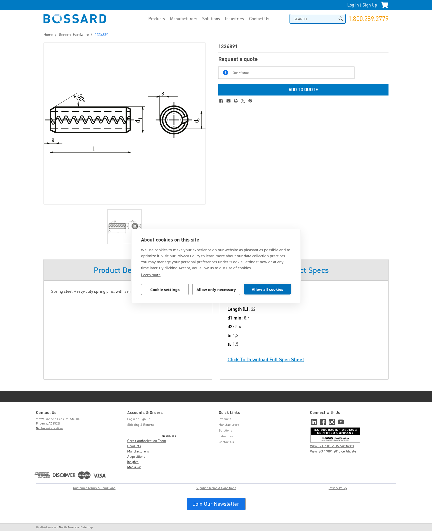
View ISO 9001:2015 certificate (332, 446)
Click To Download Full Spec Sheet (266, 359)
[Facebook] (221, 101)
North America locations (49, 428)
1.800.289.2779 (368, 18)
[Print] (236, 101)
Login (131, 419)
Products (156, 18)
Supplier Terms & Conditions (216, 488)
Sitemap (87, 527)
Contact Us (259, 18)
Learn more (150, 274)
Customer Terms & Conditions (94, 488)
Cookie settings (165, 289)
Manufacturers (183, 18)
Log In (353, 5)
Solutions (211, 18)
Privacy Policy (338, 488)
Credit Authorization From (146, 440)
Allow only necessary (216, 289)
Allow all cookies (267, 289)
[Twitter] (243, 101)
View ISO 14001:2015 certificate (333, 451)
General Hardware (74, 34)
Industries (234, 18)
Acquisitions (136, 456)
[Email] (228, 101)
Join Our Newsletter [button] (216, 503)
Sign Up (369, 5)
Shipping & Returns (140, 424)
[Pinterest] (250, 101)
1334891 (102, 34)
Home (48, 34)
